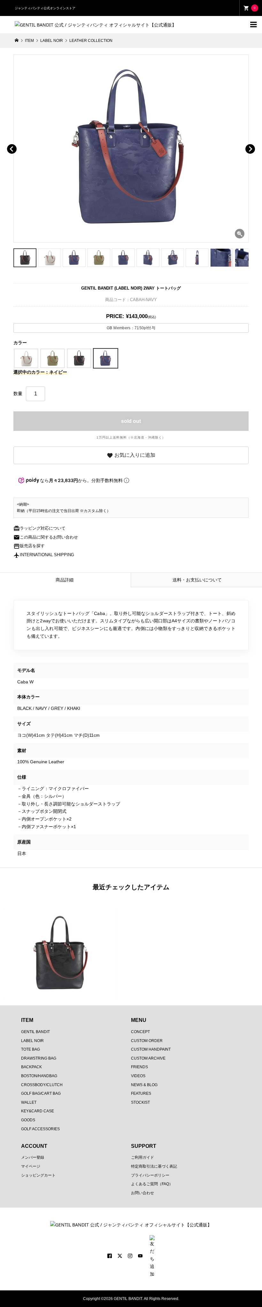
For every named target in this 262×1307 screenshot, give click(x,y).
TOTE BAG (30, 1049)
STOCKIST (140, 1102)
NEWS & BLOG (144, 1085)
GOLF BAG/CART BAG (41, 1093)
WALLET (28, 1102)
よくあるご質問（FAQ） (152, 1184)
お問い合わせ (142, 1193)
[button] (21, 142)
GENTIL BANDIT (35, 1032)
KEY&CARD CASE (37, 1111)
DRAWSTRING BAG (38, 1058)
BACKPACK (31, 1067)
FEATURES (141, 1093)
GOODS (28, 1120)
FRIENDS (139, 1067)
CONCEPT (140, 1032)
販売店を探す (29, 546)
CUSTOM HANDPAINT (151, 1049)
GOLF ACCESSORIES (40, 1129)
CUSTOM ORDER (147, 1041)
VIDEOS (138, 1076)
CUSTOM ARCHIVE (148, 1058)
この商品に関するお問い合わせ (45, 537)
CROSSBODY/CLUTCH (42, 1085)
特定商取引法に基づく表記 (154, 1166)
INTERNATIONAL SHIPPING (43, 555)
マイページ (30, 1166)
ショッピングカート (38, 1175)
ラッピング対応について (39, 528)
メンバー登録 (32, 1157)
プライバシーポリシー (150, 1175)
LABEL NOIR (32, 1041)
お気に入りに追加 (131, 455)
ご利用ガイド (142, 1157)
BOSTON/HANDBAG (39, 1076)
